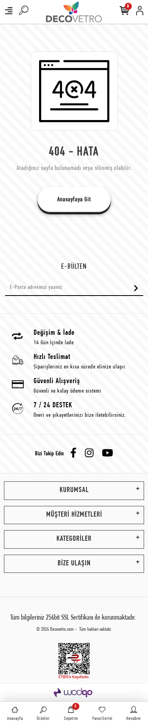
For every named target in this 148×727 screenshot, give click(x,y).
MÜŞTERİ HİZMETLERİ (74, 515)
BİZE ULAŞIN (74, 563)
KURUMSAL (74, 490)
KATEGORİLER (74, 539)
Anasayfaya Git (74, 200)
